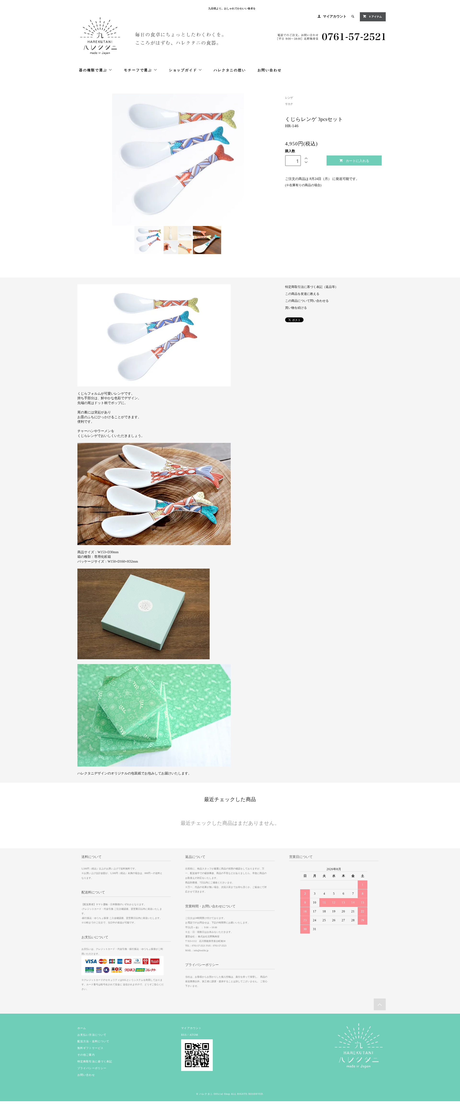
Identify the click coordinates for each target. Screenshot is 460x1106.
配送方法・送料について (93, 1041)
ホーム (81, 1028)
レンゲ (289, 97)
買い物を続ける (296, 307)
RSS (183, 1034)
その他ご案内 (86, 1054)
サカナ (289, 103)
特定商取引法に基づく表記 (94, 1061)
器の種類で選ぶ (94, 70)
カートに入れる (357, 160)
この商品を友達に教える (302, 294)
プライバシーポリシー (91, 1068)
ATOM (194, 1034)
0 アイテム (375, 16)
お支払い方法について (91, 1034)
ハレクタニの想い (230, 70)
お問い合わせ (270, 70)
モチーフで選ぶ (138, 70)
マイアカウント (334, 16)
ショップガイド (183, 70)
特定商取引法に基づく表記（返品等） (311, 287)
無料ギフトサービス (90, 1048)
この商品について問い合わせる (307, 301)
